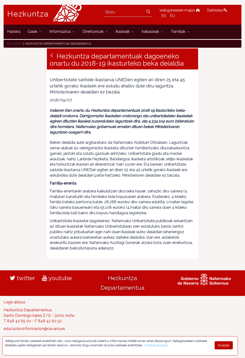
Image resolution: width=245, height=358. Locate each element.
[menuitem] (14, 32)
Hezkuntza (28, 14)
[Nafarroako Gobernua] (204, 278)
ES (163, 15)
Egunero (14, 43)
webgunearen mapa (177, 10)
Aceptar (224, 345)
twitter (25, 278)
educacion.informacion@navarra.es (34, 328)
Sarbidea (215, 10)
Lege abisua (14, 302)
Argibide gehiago (155, 345)
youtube (59, 278)
